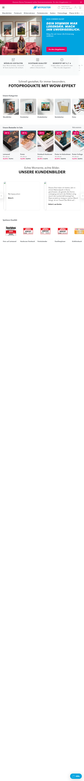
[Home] (42, 7)
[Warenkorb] (80, 7)
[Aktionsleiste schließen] (81, 2)
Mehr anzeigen (76, 127)
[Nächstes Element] (80, 13)
